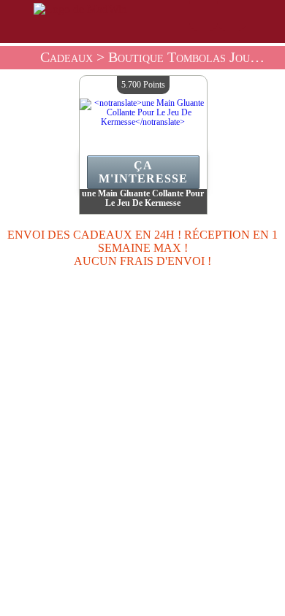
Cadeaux (66, 57)
